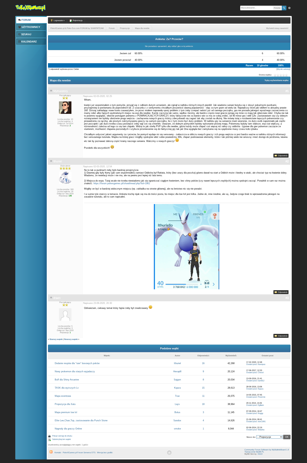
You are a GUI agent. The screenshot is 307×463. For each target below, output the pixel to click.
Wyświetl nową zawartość (277, 28)
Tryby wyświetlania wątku (277, 80)
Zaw (289, 8)
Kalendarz (29, 41)
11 (203, 396)
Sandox (177, 420)
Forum (26, 19)
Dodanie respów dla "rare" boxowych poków (77, 363)
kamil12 (261, 381)
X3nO (260, 454)
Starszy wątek (56, 339)
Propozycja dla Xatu (65, 404)
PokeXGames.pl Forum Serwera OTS (79, 452)
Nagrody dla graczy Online (68, 428)
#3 (287, 297)
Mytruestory (60, 91)
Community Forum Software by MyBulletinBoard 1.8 (266, 450)
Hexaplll (177, 371)
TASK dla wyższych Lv (67, 387)
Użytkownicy (30, 27)
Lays (177, 404)
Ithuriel (57, 161)
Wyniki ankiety (283, 69)
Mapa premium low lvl (66, 412)
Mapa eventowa (63, 396)
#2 (287, 161)
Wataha (261, 430)
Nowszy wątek (71, 339)
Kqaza (177, 387)
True (177, 396)
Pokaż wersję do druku (62, 436)
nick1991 (262, 421)
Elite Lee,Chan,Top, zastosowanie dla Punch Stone (81, 420)
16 (203, 363)
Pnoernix (261, 397)
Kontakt (58, 452)
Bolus (177, 412)
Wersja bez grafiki (104, 452)
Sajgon (177, 379)
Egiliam (261, 405)
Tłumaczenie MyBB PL (254, 452)
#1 (287, 91)
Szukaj (26, 34)
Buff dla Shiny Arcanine (67, 379)
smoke (177, 428)
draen (57, 297)
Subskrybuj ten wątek (61, 439)
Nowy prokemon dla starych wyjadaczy (75, 371)
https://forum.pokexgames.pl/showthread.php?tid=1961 (121, 183)
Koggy (260, 413)
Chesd (260, 372)
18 (203, 404)
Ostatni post (251, 364)
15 (203, 387)
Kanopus (261, 364)
